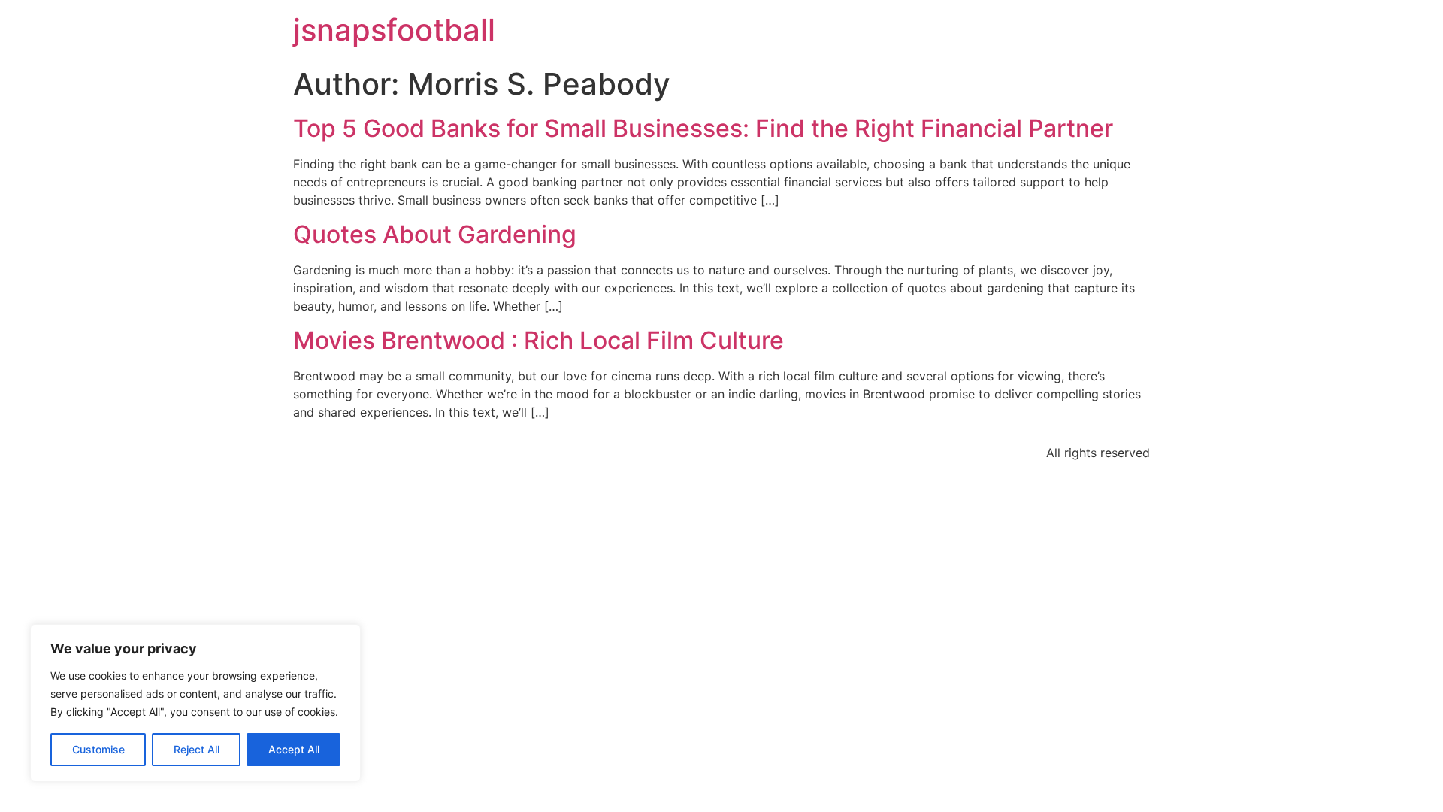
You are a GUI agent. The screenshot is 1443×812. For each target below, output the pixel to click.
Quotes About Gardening (434, 234)
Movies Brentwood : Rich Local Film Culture (538, 340)
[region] (195, 703)
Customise (98, 749)
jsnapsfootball (394, 29)
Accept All (293, 749)
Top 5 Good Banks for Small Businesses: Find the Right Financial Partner (703, 128)
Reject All (196, 749)
